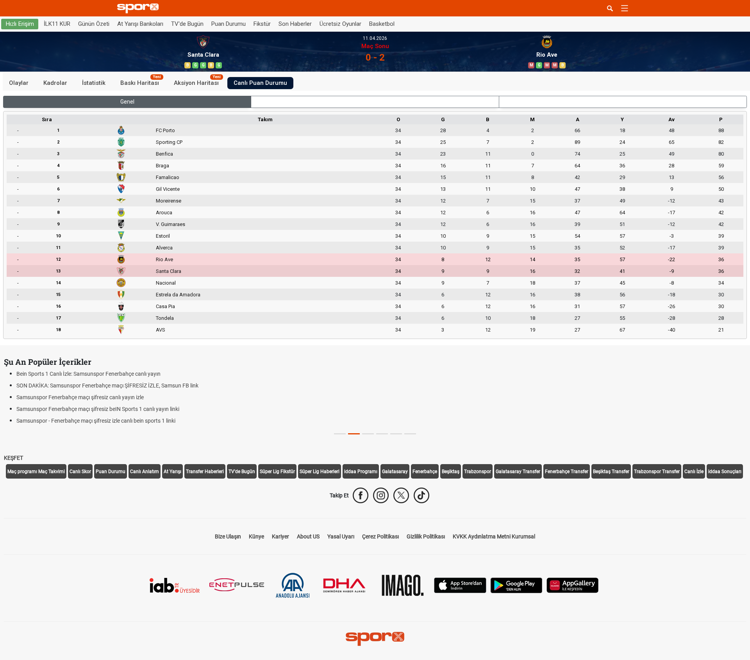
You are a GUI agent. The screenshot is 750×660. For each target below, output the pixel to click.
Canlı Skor (80, 471)
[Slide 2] (368, 433)
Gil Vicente (168, 189)
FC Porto (165, 130)
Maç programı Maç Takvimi (36, 471)
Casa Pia (165, 306)
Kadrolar (55, 82)
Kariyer (280, 536)
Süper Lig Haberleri (319, 471)
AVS (160, 330)
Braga (162, 166)
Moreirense (168, 201)
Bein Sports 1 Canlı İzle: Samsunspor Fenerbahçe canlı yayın (88, 374)
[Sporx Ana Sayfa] (139, 8)
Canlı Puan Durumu (260, 82)
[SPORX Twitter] (401, 495)
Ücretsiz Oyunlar (340, 23)
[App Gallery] (572, 584)
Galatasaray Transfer (518, 471)
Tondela (165, 318)
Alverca (164, 248)
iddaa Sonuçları (724, 471)
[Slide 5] (410, 433)
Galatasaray (395, 471)
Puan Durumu (228, 23)
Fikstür (262, 23)
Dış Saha (623, 102)
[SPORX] (375, 639)
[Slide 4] (396, 433)
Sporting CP (169, 142)
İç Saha (375, 102)
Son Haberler (295, 23)
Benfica (164, 154)
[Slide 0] (340, 433)
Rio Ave (164, 259)
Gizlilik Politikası (426, 536)
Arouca (164, 212)
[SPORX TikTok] (421, 495)
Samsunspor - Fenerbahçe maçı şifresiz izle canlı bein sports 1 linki (95, 421)
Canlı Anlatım (144, 471)
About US (308, 536)
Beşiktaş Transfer (611, 471)
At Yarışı (172, 471)
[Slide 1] (354, 433)
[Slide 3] (382, 433)
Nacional (166, 283)
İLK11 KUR (57, 23)
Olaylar (19, 82)
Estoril (163, 236)
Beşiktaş (450, 471)
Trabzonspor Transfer (657, 471)
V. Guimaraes (170, 224)
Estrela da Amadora (178, 295)
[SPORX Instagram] (380, 495)
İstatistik (93, 82)
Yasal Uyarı (340, 536)
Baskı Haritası (140, 81)
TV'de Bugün (187, 23)
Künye (256, 536)
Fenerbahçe (424, 471)
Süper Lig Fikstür (277, 471)
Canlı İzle (694, 471)
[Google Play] (516, 584)
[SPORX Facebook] (360, 495)
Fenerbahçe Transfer (566, 471)
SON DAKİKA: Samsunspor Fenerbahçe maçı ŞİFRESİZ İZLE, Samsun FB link (107, 385)
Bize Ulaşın (228, 536)
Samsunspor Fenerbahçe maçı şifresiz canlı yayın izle (80, 397)
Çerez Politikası (380, 536)
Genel (127, 102)
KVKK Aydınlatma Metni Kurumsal (494, 536)
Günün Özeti (93, 23)
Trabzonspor (477, 471)
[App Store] (460, 584)
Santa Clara (168, 271)
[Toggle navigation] (624, 8)
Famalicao (167, 177)
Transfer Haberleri (205, 471)
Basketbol (382, 23)
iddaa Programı (360, 471)
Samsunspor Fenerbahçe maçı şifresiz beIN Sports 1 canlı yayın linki (97, 409)
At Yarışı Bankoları (140, 23)
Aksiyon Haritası (197, 81)
